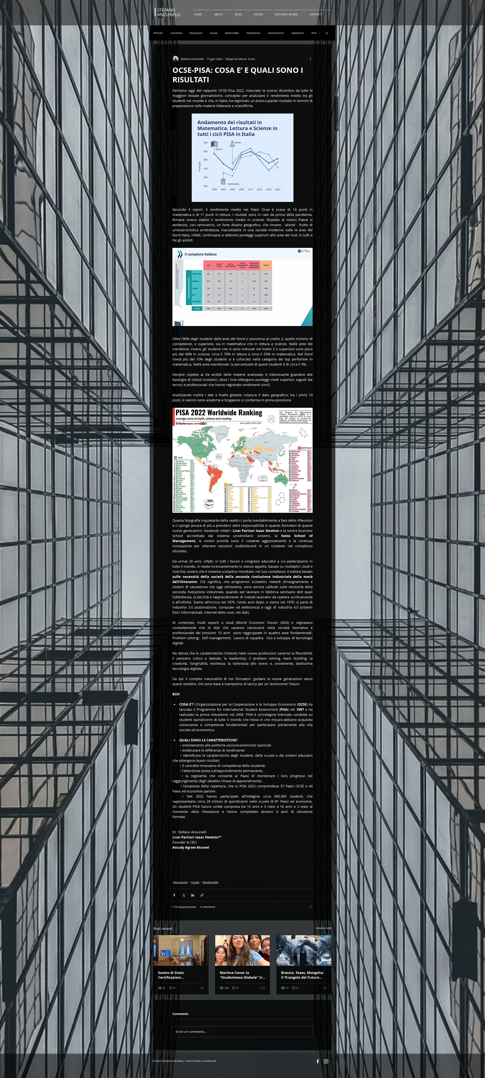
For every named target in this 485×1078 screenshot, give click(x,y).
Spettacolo (298, 33)
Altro (314, 33)
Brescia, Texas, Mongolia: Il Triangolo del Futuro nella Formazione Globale (303, 975)
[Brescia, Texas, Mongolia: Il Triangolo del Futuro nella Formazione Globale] (304, 950)
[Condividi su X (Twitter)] (183, 895)
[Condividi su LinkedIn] (193, 895)
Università (176, 33)
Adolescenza (253, 33)
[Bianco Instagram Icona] (326, 1061)
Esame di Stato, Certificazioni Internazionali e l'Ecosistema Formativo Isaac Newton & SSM (178, 975)
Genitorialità (232, 33)
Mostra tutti (324, 928)
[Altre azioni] (310, 59)
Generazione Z (276, 33)
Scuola (213, 33)
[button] (327, 32)
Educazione (195, 33)
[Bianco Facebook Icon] (318, 1061)
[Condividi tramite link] (202, 895)
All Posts (158, 33)
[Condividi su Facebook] (174, 895)
